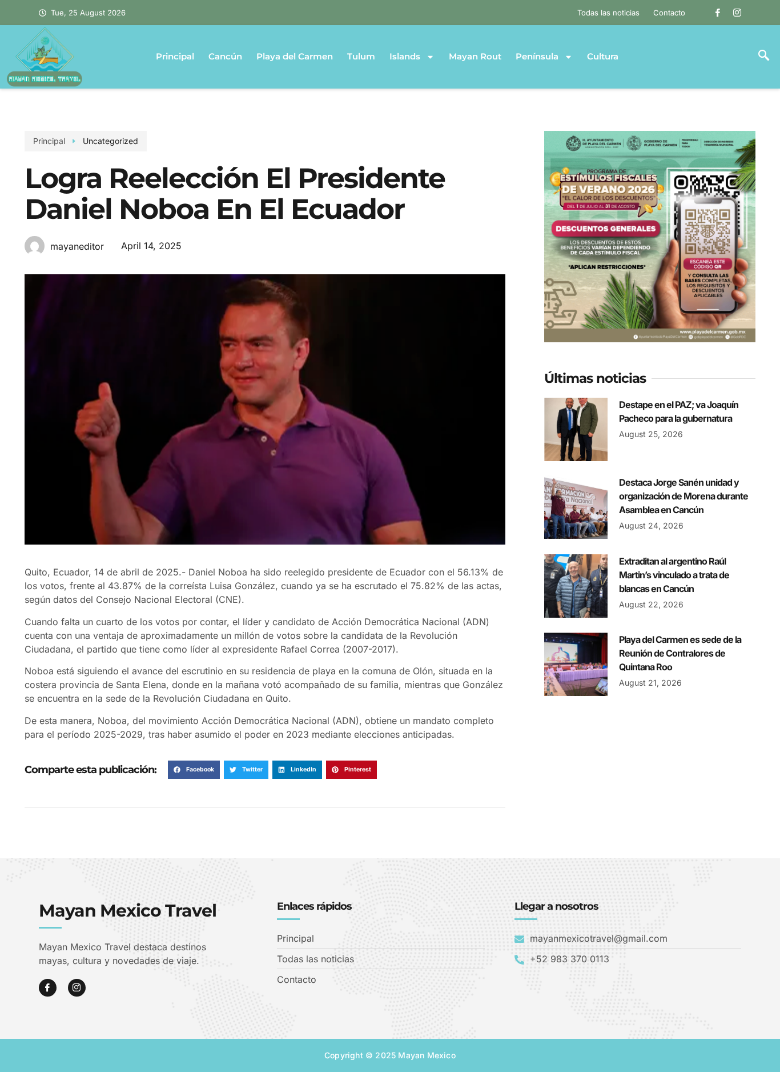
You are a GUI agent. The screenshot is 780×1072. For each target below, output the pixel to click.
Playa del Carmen (294, 56)
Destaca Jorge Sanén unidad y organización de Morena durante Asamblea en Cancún (683, 496)
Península (537, 56)
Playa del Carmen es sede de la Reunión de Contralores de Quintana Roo (680, 653)
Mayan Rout (475, 56)
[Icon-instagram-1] (737, 13)
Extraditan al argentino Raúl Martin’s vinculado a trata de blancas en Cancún (674, 574)
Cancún (225, 56)
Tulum (361, 56)
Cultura (602, 56)
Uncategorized (110, 141)
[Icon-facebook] (718, 13)
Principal (175, 56)
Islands (404, 56)
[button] (763, 56)
